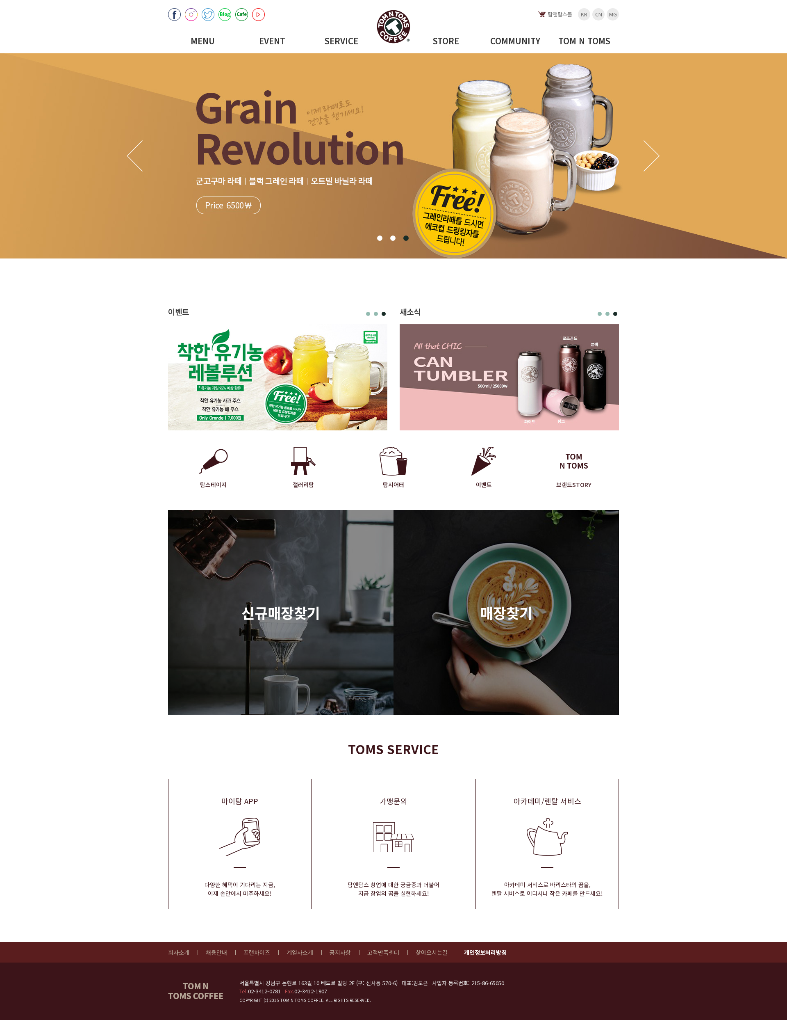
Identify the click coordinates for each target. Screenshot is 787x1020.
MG (613, 14)
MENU (203, 41)
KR (584, 14)
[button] (379, 238)
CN (598, 14)
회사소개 (178, 952)
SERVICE (341, 41)
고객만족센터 (383, 952)
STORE (446, 41)
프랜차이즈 (256, 952)
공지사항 (340, 952)
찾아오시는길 (432, 952)
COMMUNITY (515, 41)
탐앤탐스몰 (560, 14)
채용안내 (216, 952)
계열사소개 (300, 952)
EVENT (272, 41)
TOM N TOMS (584, 41)
